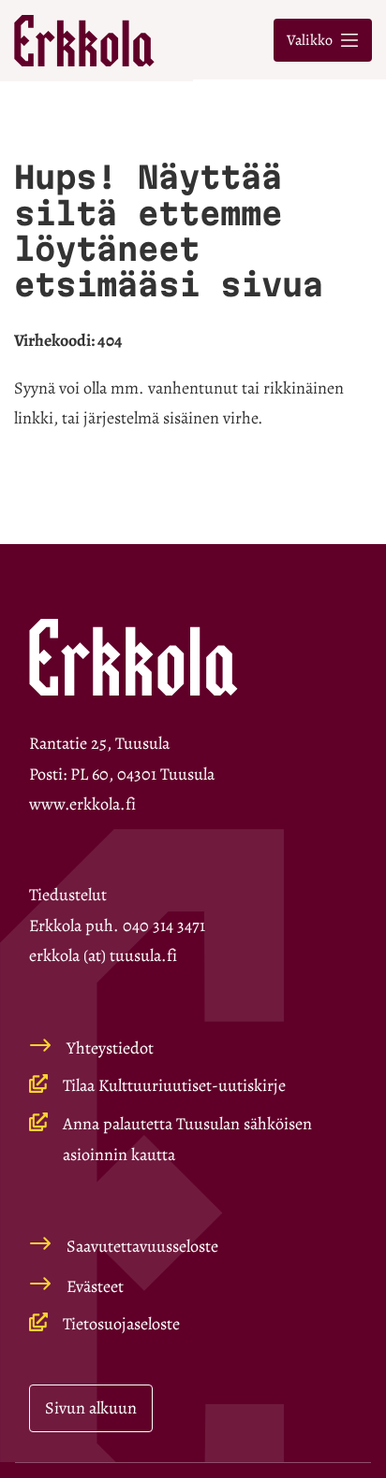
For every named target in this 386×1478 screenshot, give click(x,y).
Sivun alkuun (91, 1408)
